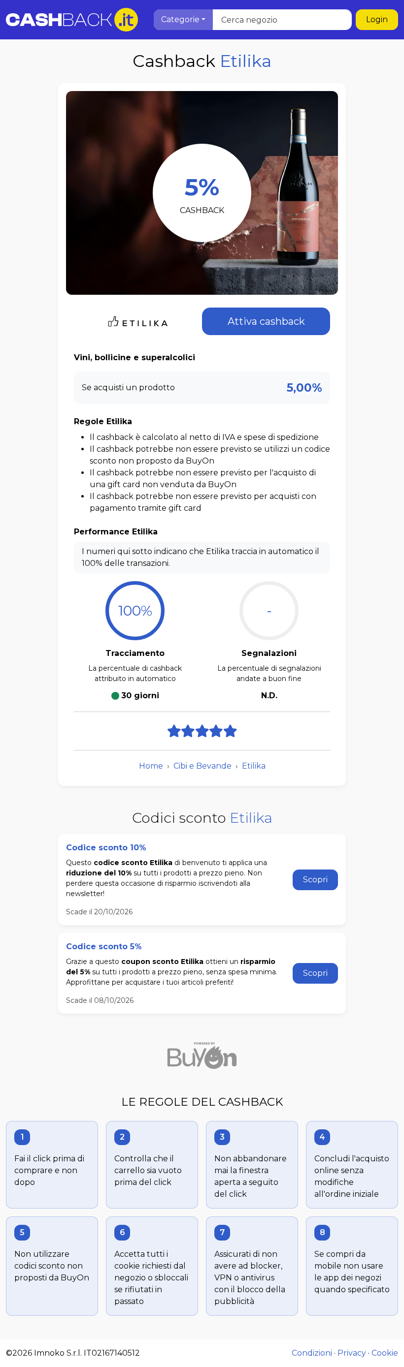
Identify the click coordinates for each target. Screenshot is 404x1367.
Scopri (315, 879)
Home (151, 766)
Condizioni (312, 1353)
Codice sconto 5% (104, 946)
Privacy (351, 1353)
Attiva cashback (266, 321)
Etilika (254, 766)
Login (377, 19)
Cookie (384, 1353)
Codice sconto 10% (106, 847)
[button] (183, 19)
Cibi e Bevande (202, 766)
